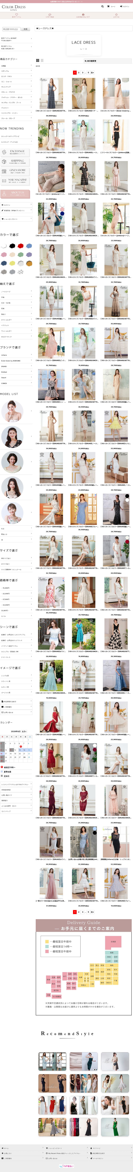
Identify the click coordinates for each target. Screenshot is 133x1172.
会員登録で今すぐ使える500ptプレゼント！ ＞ (66, 1)
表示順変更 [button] (91, 61)
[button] (102, 6)
